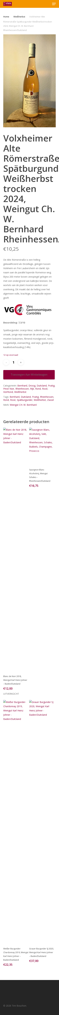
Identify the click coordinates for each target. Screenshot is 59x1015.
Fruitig (51, 385)
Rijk (32, 388)
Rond (38, 388)
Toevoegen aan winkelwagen (29, 374)
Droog (32, 385)
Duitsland (42, 385)
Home (6, 16)
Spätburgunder (24, 399)
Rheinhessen (22, 388)
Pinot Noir (8, 388)
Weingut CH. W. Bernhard (23, 404)
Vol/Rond (8, 391)
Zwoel (50, 399)
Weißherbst (19, 16)
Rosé (45, 388)
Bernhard (22, 385)
